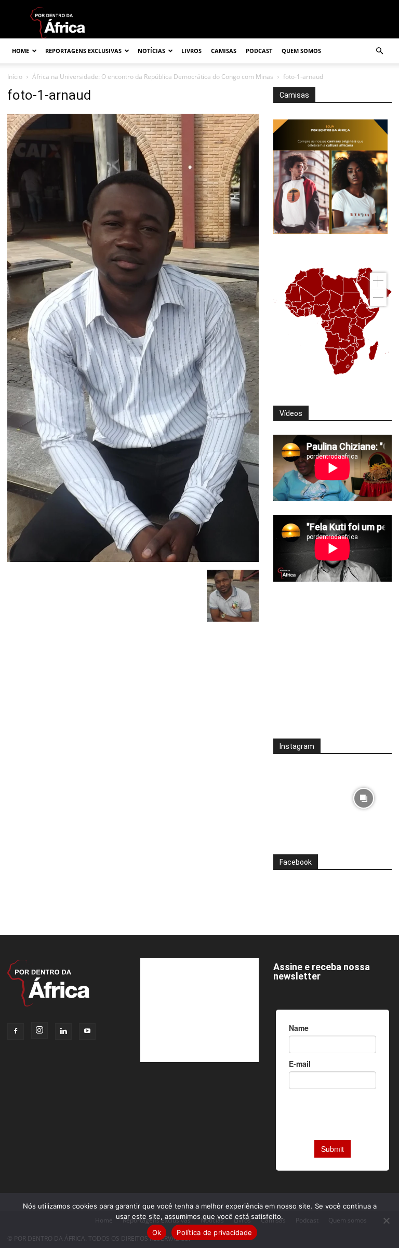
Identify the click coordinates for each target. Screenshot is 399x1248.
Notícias (151, 51)
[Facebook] (15, 1031)
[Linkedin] (63, 1031)
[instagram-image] (301, 796)
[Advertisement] (332, 667)
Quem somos (301, 51)
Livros (191, 51)
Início (14, 76)
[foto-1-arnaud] (133, 559)
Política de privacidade (214, 1232)
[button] (379, 51)
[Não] (386, 1220)
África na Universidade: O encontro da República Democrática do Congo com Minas (152, 76)
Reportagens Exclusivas (83, 51)
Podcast (259, 51)
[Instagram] (39, 1030)
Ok (157, 1232)
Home (20, 51)
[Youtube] (87, 1031)
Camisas (223, 51)
